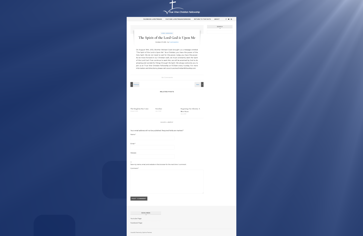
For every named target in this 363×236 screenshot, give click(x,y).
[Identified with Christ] (134, 84)
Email (132, 144)
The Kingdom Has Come (139, 109)
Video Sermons (167, 33)
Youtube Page (136, 218)
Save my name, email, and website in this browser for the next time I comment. (158, 164)
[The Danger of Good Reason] (199, 84)
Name (133, 134)
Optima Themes (147, 232)
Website (133, 153)
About (217, 19)
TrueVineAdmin (174, 42)
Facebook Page (136, 223)
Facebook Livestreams (152, 19)
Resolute (159, 109)
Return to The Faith (202, 19)
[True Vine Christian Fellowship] (181, 8)
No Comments (167, 77)
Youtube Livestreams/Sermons (178, 19)
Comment (134, 168)
